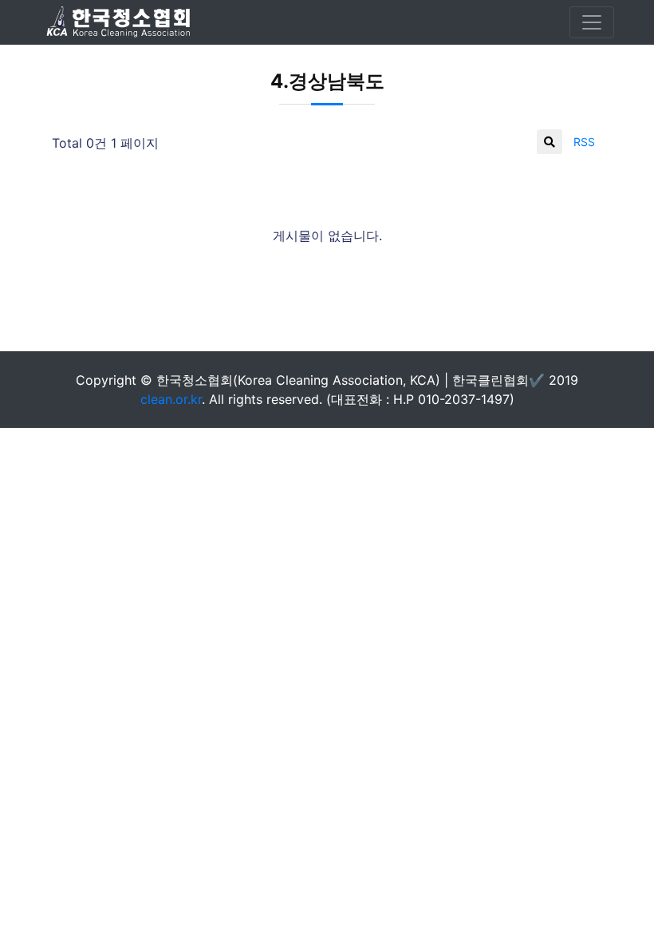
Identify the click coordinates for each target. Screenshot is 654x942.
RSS (584, 141)
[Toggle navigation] (591, 22)
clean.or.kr (171, 399)
